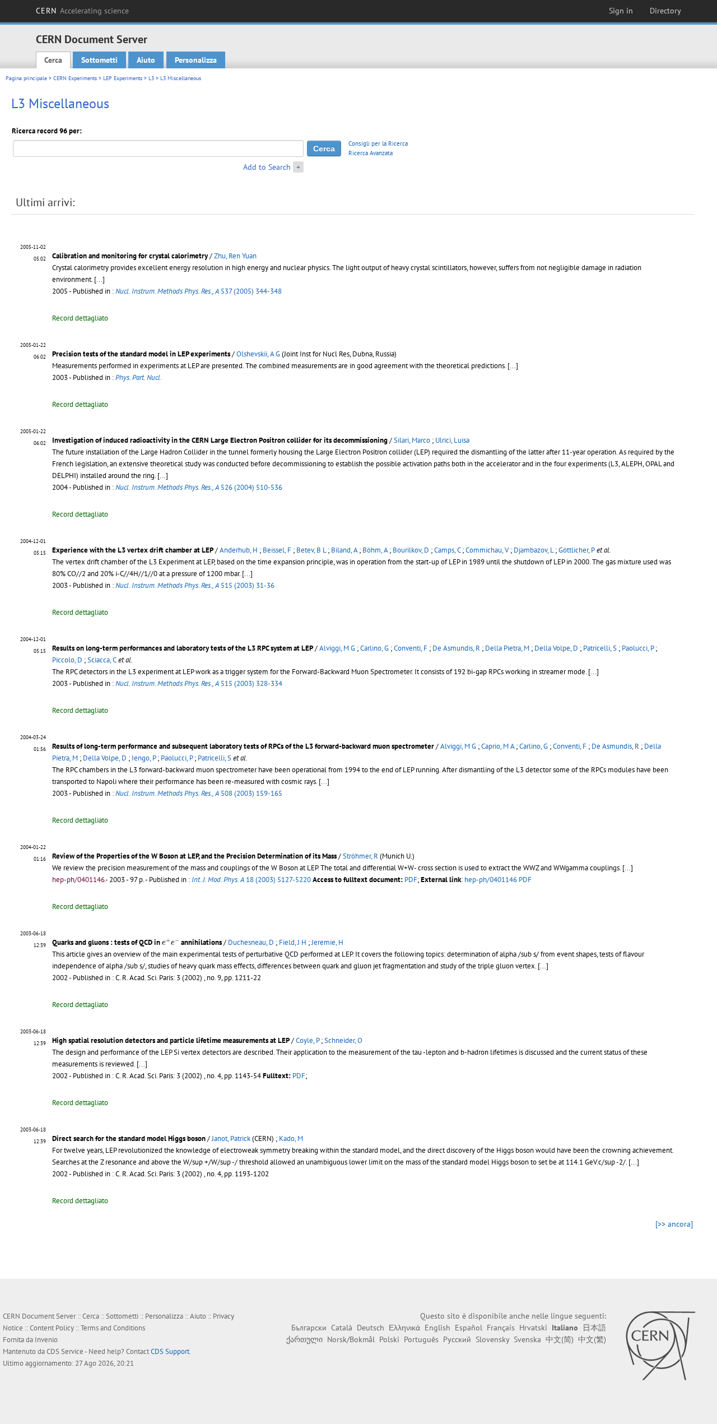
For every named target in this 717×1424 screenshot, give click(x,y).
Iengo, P (144, 758)
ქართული (304, 1339)
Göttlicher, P (576, 550)
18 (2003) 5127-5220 (251, 879)
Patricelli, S (600, 648)
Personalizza (196, 60)
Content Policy (52, 1328)
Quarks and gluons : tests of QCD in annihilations (137, 942)
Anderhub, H (239, 550)
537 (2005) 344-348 (198, 291)
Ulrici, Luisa (452, 440)
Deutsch (370, 1328)
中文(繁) (592, 1339)
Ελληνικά (404, 1328)
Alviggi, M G (337, 648)
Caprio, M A (497, 746)
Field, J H (292, 942)
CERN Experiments (75, 78)
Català (341, 1328)
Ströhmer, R (360, 856)
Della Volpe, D (556, 648)
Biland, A (344, 550)
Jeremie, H (327, 942)
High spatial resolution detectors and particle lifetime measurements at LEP (171, 1040)
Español (468, 1328)
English (437, 1328)
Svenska (527, 1339)
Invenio (46, 1339)
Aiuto (146, 60)
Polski (389, 1339)
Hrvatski (533, 1328)
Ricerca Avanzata (370, 153)
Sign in (621, 11)
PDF (410, 879)
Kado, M (291, 1138)
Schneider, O (343, 1040)
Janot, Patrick (231, 1138)
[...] (99, 279)
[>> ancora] (674, 1224)
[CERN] (660, 1345)
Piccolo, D (67, 660)
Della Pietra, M (507, 648)
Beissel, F (277, 550)
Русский (457, 1339)
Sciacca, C (102, 660)
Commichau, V (487, 550)
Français (501, 1328)
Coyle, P (307, 1040)
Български (309, 1328)
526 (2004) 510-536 (198, 487)
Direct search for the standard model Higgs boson (129, 1138)
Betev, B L (311, 550)
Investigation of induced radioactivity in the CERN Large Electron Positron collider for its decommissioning (220, 440)
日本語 (594, 1328)
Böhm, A (375, 550)
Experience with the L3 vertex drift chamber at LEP (132, 550)
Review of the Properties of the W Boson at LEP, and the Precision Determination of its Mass (194, 856)
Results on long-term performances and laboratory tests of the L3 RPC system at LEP (182, 648)
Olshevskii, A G (258, 354)
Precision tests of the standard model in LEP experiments (141, 354)
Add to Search (267, 167)
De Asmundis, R (456, 648)
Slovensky (492, 1339)
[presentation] (170, 941)
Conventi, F (410, 648)
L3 (151, 78)
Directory (665, 11)
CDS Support (170, 1351)
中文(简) (560, 1339)
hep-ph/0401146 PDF (498, 879)
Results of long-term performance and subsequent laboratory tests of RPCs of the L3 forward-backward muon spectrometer (243, 746)
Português (421, 1339)
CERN (82, 11)
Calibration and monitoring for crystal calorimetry (130, 256)
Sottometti (99, 60)
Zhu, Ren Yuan (235, 256)
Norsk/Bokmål (351, 1339)
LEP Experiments (122, 78)
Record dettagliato (80, 318)
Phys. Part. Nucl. (138, 377)
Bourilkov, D (411, 550)
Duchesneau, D (251, 942)
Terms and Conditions (113, 1328)
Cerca (53, 60)
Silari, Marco (412, 440)
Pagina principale (26, 78)
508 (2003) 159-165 (198, 793)
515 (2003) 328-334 (198, 683)
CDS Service (64, 1351)
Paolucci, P (638, 648)
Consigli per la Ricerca (378, 143)
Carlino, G (374, 648)
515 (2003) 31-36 (194, 585)
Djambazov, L (533, 550)
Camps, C (447, 550)
